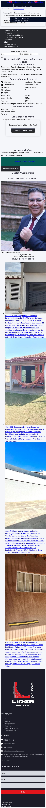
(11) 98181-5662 (9, 740)
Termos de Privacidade (11, 22)
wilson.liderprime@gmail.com (24, 256)
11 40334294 (8, 747)
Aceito (23, 22)
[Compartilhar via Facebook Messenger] (25, 175)
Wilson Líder (6, 253)
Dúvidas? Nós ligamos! (11, 169)
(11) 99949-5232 (9, 744)
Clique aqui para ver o (23, 130)
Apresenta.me (6, 802)
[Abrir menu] (0, 27)
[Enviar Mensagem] (39, 54)
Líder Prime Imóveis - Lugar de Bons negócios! (24, 2)
